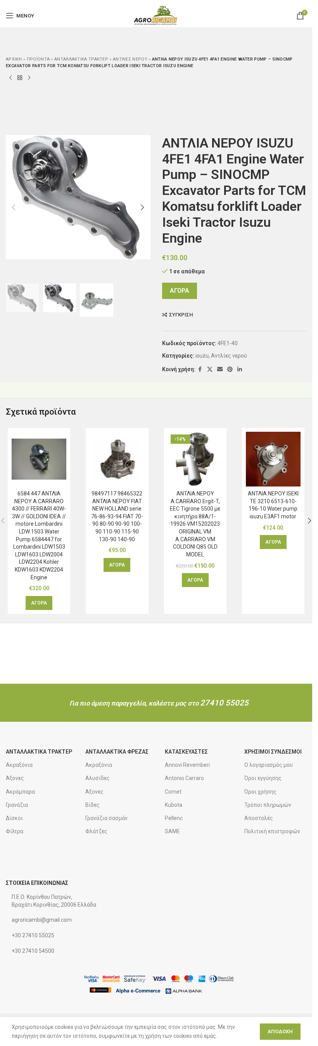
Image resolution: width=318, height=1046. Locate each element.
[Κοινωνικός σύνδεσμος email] (220, 369)
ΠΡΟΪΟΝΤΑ (38, 59)
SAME (172, 831)
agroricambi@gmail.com (42, 920)
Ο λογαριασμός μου (268, 765)
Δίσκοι (14, 818)
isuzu (202, 356)
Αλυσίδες (97, 778)
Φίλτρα (14, 831)
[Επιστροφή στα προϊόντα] (19, 78)
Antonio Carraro (184, 778)
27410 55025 (224, 702)
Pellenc (174, 818)
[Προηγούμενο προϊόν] (10, 78)
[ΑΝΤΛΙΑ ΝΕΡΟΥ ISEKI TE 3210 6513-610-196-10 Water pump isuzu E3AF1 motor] (273, 459)
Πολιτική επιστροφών (272, 831)
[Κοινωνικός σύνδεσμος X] (210, 369)
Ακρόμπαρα (20, 792)
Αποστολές (258, 818)
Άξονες (15, 778)
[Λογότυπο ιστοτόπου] (156, 15)
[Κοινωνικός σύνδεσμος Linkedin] (239, 369)
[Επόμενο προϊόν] (29, 78)
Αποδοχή (280, 1031)
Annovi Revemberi (187, 765)
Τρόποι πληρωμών (267, 805)
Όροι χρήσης (260, 792)
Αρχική (14, 59)
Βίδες (92, 805)
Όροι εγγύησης (263, 778)
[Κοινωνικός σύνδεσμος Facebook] (200, 369)
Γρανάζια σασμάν (106, 818)
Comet (173, 792)
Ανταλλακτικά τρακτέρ (81, 59)
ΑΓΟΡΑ (179, 290)
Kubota (173, 805)
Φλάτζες (96, 831)
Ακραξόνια (19, 765)
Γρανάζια (17, 805)
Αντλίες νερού (130, 59)
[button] (13, 207)
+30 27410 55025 (33, 935)
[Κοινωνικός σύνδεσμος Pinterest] (230, 369)
